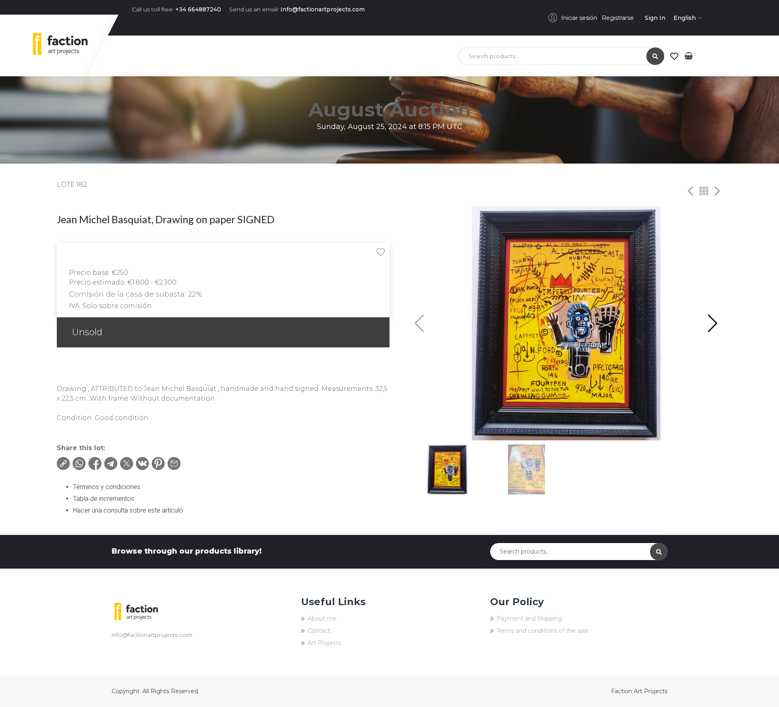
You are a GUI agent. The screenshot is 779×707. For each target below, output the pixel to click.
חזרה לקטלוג (703, 191)
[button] (712, 323)
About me (322, 618)
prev (689, 191)
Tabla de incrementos (103, 498)
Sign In (655, 18)
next (716, 191)
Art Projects (324, 643)
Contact (319, 630)
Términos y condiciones (106, 487)
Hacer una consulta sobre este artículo (128, 510)
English (685, 18)
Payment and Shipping (529, 618)
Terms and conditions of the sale (542, 630)
